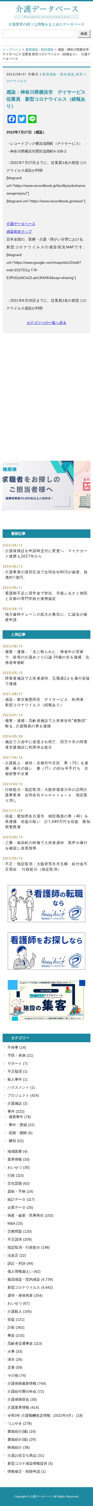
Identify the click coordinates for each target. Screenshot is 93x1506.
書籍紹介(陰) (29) (21, 1439)
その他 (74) (16, 1375)
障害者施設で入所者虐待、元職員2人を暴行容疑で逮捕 (47, 681)
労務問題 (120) (19, 1231)
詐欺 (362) (16, 1327)
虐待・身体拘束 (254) (25, 1295)
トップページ (12, 49)
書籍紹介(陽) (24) (21, 1431)
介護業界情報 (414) (23, 1407)
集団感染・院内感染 (39, 49)
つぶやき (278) (19, 1423)
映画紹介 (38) (18, 1447)
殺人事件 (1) (17, 1079)
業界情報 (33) (18, 1159)
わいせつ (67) (18, 1303)
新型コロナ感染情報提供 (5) (30, 1463)
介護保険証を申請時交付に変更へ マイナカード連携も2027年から (46, 553)
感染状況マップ (19, 231)
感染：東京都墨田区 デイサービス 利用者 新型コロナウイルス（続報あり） (46, 702)
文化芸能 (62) (18, 1183)
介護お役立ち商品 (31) (25, 1455)
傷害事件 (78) (20, 1117)
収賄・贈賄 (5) (21, 1133)
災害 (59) (14, 1367)
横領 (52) (16, 1141)
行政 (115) (15, 1175)
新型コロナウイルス (23, 1287)
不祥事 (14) (16, 1047)
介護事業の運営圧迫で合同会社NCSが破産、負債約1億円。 (46, 574)
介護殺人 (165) (19, 1311)
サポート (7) (17, 1063)
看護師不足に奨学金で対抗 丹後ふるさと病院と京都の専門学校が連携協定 (46, 596)
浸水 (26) (14, 1359)
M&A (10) (15, 1223)
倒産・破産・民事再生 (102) (30, 1215)
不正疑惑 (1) (17, 1071)
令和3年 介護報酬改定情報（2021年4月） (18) (45, 1415)
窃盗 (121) (16, 1319)
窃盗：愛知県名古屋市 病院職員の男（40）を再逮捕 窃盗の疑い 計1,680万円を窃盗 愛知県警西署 (47, 821)
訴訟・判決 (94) (20, 1263)
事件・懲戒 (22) (22, 1125)
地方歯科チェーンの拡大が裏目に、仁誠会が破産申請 (46, 617)
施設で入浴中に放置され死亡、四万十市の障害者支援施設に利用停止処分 (46, 744)
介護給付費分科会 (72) (25, 1391)
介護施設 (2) (17, 1103)
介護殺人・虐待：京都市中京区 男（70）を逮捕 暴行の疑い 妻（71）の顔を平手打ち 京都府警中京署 (46, 768)
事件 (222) (16, 1111)
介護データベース (20, 224)
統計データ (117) (21, 1199)
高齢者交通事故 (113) (24, 1343)
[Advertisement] (46, 387)
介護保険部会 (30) (22, 1399)
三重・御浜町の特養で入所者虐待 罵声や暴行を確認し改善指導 (46, 845)
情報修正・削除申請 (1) (26, 1471)
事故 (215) (16, 1335)
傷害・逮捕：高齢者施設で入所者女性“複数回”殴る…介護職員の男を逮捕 (46, 723)
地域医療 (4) (17, 1151)
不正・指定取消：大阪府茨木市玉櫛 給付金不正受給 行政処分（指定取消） (46, 866)
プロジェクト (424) (23, 1095)
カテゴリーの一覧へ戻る (46, 323)
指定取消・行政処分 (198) (28, 1247)
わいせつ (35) (18, 1167)
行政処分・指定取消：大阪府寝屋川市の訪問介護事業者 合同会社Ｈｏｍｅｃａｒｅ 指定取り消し (46, 794)
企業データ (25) (20, 1207)
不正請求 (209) (19, 1239)
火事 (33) (14, 1351)
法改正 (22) (16, 1255)
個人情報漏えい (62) (24, 1271)
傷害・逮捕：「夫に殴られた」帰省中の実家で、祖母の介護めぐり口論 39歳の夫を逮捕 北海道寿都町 (47, 657)
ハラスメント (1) (21, 1087)
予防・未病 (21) (20, 1055)
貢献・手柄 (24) (20, 1191)
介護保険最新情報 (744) (26, 1383)
